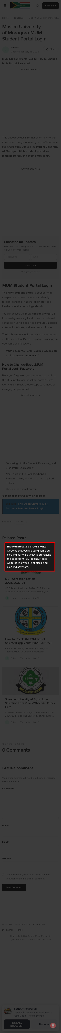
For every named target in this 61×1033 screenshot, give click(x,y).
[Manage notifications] (53, 1025)
